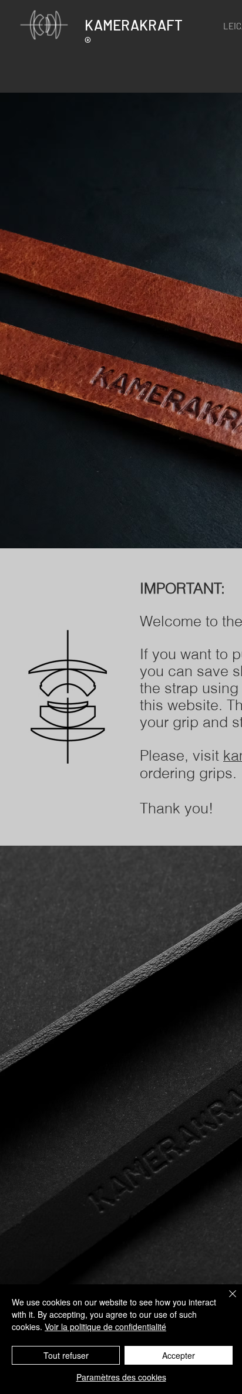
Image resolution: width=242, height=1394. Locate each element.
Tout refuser (66, 1355)
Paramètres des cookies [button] (121, 1377)
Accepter (178, 1355)
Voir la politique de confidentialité (105, 1326)
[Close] (225, 1301)
